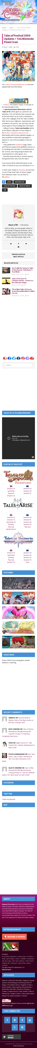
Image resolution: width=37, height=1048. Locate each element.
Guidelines (19, 145)
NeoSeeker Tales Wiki (9, 989)
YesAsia (24, 996)
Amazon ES (27, 493)
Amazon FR (27, 524)
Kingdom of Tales (26, 985)
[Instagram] (22, 1027)
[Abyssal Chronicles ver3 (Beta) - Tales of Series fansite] (18, 12)
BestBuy (11, 524)
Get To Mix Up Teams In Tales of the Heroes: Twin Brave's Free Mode (22, 270)
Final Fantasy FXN (23, 983)
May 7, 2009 (8, 47)
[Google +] (15, 1027)
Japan (9, 182)
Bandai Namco (11, 529)
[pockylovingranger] (4, 757)
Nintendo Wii (19, 182)
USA (5, 190)
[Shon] (4, 746)
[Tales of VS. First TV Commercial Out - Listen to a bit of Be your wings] (6, 283)
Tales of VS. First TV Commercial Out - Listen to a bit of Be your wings (22, 280)
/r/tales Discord (13, 991)
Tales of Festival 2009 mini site (16, 84)
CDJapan (25, 980)
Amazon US (11, 489)
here (32, 165)
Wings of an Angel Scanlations (11, 996)
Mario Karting (16, 987)
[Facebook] (7, 1020)
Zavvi (27, 562)
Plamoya (27, 989)
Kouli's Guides (6, 987)
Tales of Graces (24, 186)
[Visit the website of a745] (10, 243)
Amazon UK (27, 489)
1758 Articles (24, 225)
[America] (4, 720)
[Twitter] (15, 1020)
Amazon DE (27, 491)
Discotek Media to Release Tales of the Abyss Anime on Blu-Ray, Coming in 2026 (21, 720)
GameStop (11, 491)
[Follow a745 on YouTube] (18, 246)
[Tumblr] (22, 1020)
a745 (17, 47)
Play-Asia (11, 493)
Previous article (18, 254)
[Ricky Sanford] (4, 732)
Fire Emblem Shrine (14, 985)
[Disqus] (18, 325)
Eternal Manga (12, 983)
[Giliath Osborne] (4, 770)
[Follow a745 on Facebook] (18, 243)
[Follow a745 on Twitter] (26, 243)
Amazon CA (11, 496)
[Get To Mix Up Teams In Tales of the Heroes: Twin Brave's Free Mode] (6, 272)
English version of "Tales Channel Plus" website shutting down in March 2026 (22, 745)
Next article (18, 257)
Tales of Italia (23, 991)
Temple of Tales (15, 994)
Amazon (4, 980)
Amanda (22, 170)
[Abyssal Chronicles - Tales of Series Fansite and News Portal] (6, 1001)
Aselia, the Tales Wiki (15, 980)
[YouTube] (30, 1020)
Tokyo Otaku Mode (28, 994)
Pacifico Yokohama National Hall (16, 133)
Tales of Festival (10, 186)
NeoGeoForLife (26, 987)
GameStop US (11, 522)
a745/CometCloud (18, 1046)
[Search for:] (18, 365)
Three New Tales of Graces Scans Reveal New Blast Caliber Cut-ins (23, 291)
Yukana (6, 105)
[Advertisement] (19, 92)
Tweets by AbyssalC (8, 799)
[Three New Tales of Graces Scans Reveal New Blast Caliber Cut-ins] (6, 293)
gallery (7, 177)
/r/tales (4, 991)
